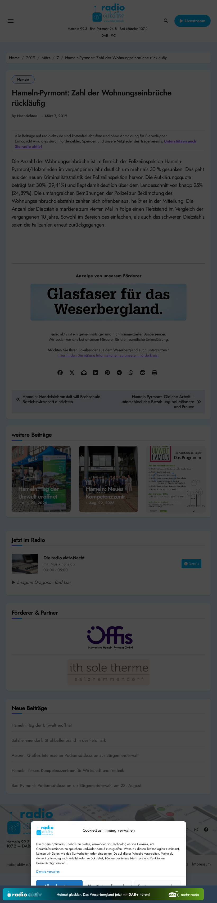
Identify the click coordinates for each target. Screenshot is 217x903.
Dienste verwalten (48, 871)
